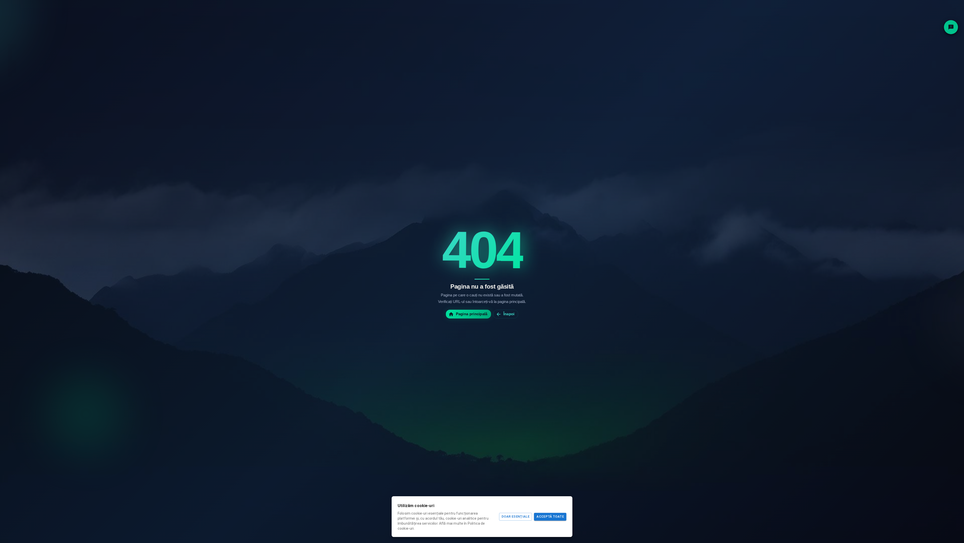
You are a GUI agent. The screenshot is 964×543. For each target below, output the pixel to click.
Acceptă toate (550, 516)
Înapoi (509, 314)
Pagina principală (472, 314)
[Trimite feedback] (951, 27)
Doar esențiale (515, 516)
